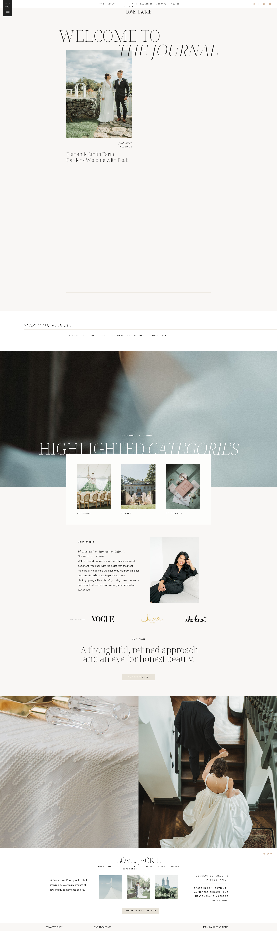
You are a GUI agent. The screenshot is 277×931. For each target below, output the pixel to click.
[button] (8, 5)
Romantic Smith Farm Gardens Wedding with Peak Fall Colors (97, 160)
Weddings (126, 147)
